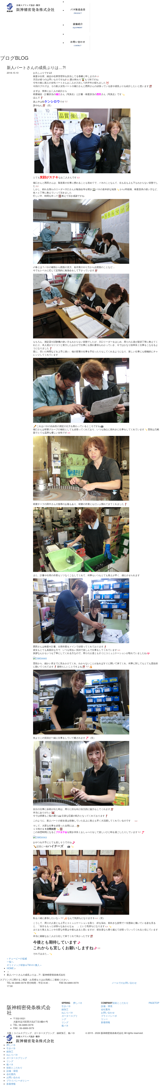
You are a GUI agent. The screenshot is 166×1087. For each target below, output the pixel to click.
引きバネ (66, 1006)
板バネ (65, 1025)
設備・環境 (106, 1006)
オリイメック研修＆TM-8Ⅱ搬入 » (24, 965)
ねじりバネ (67, 1012)
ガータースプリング (16, 1057)
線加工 (65, 1009)
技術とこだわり (120, 1002)
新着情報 (105, 1022)
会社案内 (105, 1009)
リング (65, 1022)
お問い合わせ (108, 1012)
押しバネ (77, 1002)
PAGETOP (154, 1002)
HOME (10, 968)
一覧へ (10, 961)
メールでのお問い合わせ (124, 982)
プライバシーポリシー (17, 1080)
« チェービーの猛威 (17, 958)
